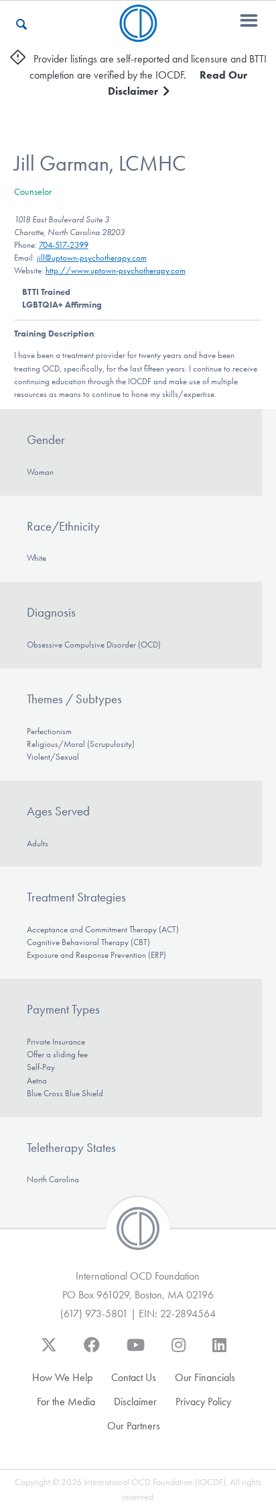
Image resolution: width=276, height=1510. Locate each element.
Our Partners (133, 1425)
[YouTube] (136, 1351)
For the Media (66, 1401)
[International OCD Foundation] (138, 34)
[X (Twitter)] (49, 1351)
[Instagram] (178, 1351)
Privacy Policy (203, 1401)
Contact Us (133, 1377)
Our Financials (205, 1377)
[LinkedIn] (219, 1351)
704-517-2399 (63, 245)
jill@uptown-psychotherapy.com (92, 258)
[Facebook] (92, 1351)
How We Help (62, 1377)
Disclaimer (135, 1401)
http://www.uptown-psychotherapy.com (116, 270)
